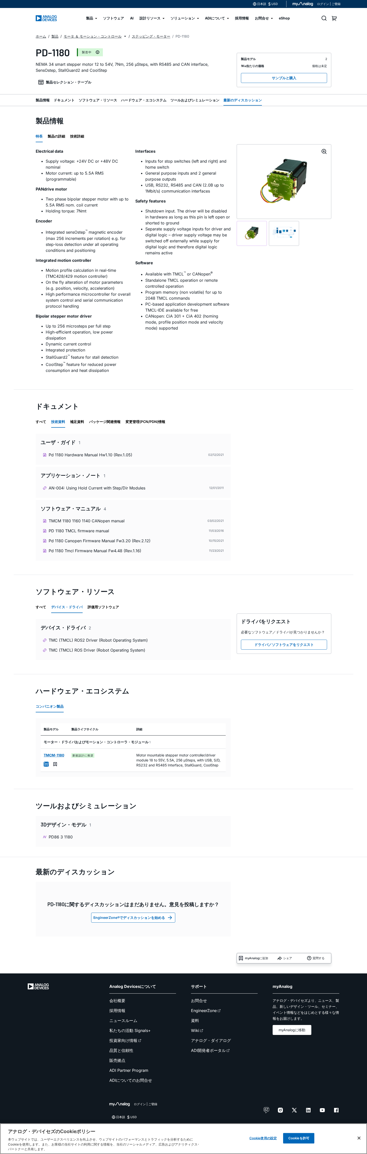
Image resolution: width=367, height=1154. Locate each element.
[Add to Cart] (46, 764)
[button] (125, 36)
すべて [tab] (41, 421)
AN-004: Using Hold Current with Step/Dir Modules (97, 487)
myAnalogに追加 (256, 958)
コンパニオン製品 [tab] (50, 706)
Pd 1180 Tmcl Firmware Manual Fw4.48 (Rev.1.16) (95, 550)
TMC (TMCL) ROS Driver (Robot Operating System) (97, 650)
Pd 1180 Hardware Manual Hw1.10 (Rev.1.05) (90, 454)
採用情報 (117, 1010)
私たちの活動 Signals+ (130, 1030)
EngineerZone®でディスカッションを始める (129, 917)
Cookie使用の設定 (263, 1138)
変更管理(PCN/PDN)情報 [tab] (145, 421)
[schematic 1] (252, 233)
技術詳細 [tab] (77, 136)
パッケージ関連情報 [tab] (105, 421)
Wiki (195, 1030)
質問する (319, 958)
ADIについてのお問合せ (130, 1080)
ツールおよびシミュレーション (195, 100)
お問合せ (199, 1000)
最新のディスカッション (242, 100)
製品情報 (43, 100)
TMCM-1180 (54, 755)
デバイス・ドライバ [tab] (67, 607)
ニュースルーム (123, 1020)
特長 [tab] (39, 136)
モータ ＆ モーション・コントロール (93, 36)
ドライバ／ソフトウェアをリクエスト (284, 644)
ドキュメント (64, 100)
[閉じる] (359, 1138)
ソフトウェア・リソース (98, 100)
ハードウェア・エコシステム (144, 100)
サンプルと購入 (284, 78)
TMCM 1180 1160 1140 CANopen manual (87, 520)
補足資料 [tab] (77, 421)
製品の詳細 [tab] (56, 136)
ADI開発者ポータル (208, 1050)
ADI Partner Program (128, 1070)
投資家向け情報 (123, 1040)
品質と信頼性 (121, 1050)
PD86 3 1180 (61, 836)
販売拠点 (117, 1060)
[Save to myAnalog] (55, 764)
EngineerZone (204, 1010)
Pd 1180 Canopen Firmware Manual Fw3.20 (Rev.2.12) (100, 540)
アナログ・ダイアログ (211, 1040)
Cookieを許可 (298, 1138)
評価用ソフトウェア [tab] (103, 607)
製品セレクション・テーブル (68, 82)
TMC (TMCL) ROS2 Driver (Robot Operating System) (98, 640)
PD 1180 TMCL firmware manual (79, 530)
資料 (195, 1020)
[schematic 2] (284, 233)
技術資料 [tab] (58, 421)
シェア (287, 958)
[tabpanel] (133, 262)
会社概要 (117, 1000)
